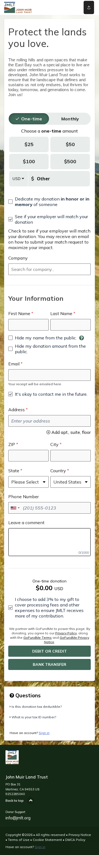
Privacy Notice (79, 835)
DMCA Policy (75, 840)
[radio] (31, 119)
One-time (31, 119)
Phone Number (23, 496)
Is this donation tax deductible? (37, 706)
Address (16, 409)
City (54, 444)
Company (18, 258)
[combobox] (49, 269)
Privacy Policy (66, 633)
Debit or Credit (49, 651)
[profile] (72, 7)
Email (14, 363)
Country (58, 470)
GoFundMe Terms (37, 637)
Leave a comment (26, 522)
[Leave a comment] (49, 542)
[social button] (89, 7)
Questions (27, 695)
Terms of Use (18, 840)
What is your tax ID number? (34, 717)
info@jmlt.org (18, 817)
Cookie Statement (47, 840)
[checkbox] (49, 201)
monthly (70, 119)
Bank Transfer (49, 664)
